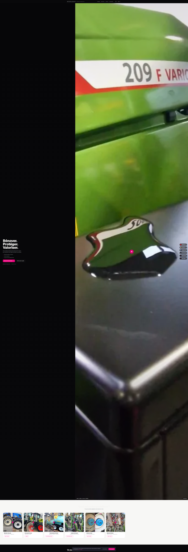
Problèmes (98, 1)
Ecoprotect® (111, 1)
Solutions (107, 1)
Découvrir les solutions (8, 260)
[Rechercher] (116, 2)
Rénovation (102, 1)
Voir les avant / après (20, 260)
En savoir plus (80, 549)
